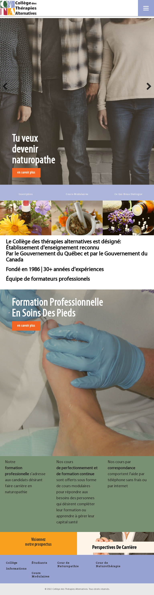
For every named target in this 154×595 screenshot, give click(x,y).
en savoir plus (26, 172)
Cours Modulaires (41, 574)
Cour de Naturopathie (68, 564)
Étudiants (39, 562)
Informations (16, 568)
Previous (6, 86)
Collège (11, 562)
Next (148, 86)
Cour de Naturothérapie (108, 564)
